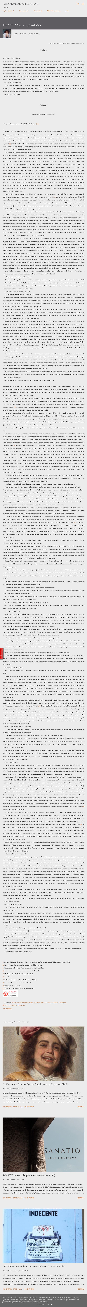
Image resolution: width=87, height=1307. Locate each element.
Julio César (45, 1002)
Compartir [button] (7, 1009)
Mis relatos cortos (53, 11)
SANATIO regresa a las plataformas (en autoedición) (29, 1175)
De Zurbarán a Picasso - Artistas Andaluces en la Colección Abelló (35, 1084)
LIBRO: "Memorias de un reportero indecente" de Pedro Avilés (34, 1266)
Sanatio (21, 1005)
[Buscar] (78, 4)
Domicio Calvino (19, 1002)
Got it (49, 1305)
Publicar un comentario (23, 1107)
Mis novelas (38, 11)
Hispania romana (33, 1002)
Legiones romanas (58, 1002)
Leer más (80, 1107)
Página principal (8, 11)
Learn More (40, 1305)
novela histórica (10, 1005)
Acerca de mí (23, 11)
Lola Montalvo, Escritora (21, 3)
